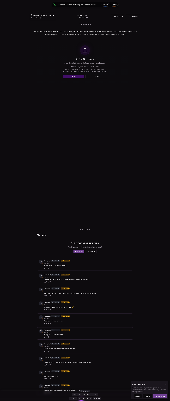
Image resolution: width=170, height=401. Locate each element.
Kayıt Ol (114, 5)
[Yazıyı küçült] (71, 398)
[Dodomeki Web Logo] (55, 4)
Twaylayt (47, 261)
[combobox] (85, 394)
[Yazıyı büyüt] (75, 398)
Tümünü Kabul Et (160, 396)
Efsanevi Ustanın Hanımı (42, 15)
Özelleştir (147, 396)
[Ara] (98, 4)
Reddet (137, 396)
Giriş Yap (105, 5)
